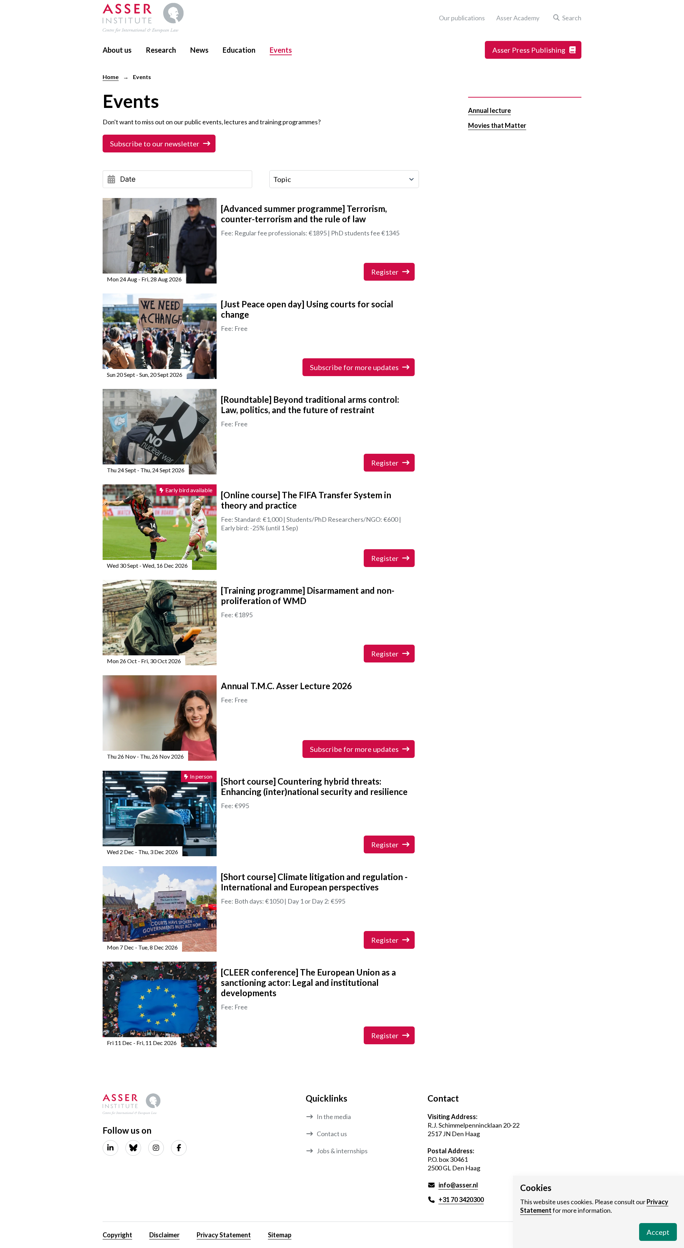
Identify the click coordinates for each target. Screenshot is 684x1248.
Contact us (332, 1134)
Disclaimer (164, 1235)
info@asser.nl (458, 1185)
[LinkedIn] (110, 1148)
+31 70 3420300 (461, 1199)
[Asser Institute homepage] (143, 18)
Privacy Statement (224, 1235)
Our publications (462, 18)
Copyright (117, 1235)
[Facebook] (179, 1148)
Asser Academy (517, 18)
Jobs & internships (342, 1151)
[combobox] (344, 179)
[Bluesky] (133, 1148)
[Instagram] (156, 1148)
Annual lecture (489, 110)
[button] (566, 18)
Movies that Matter (497, 125)
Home (111, 76)
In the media (334, 1116)
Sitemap (279, 1235)
